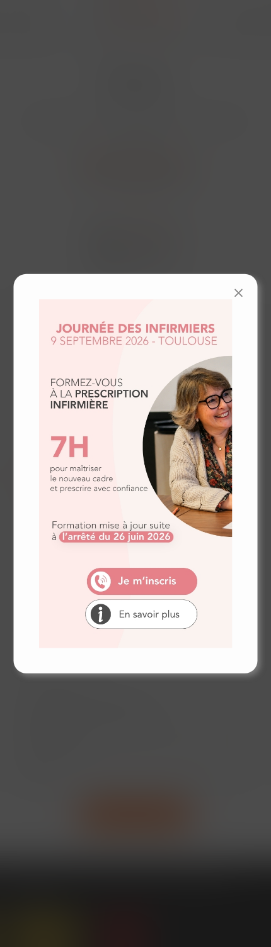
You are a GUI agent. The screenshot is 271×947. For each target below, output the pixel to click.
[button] (239, 293)
